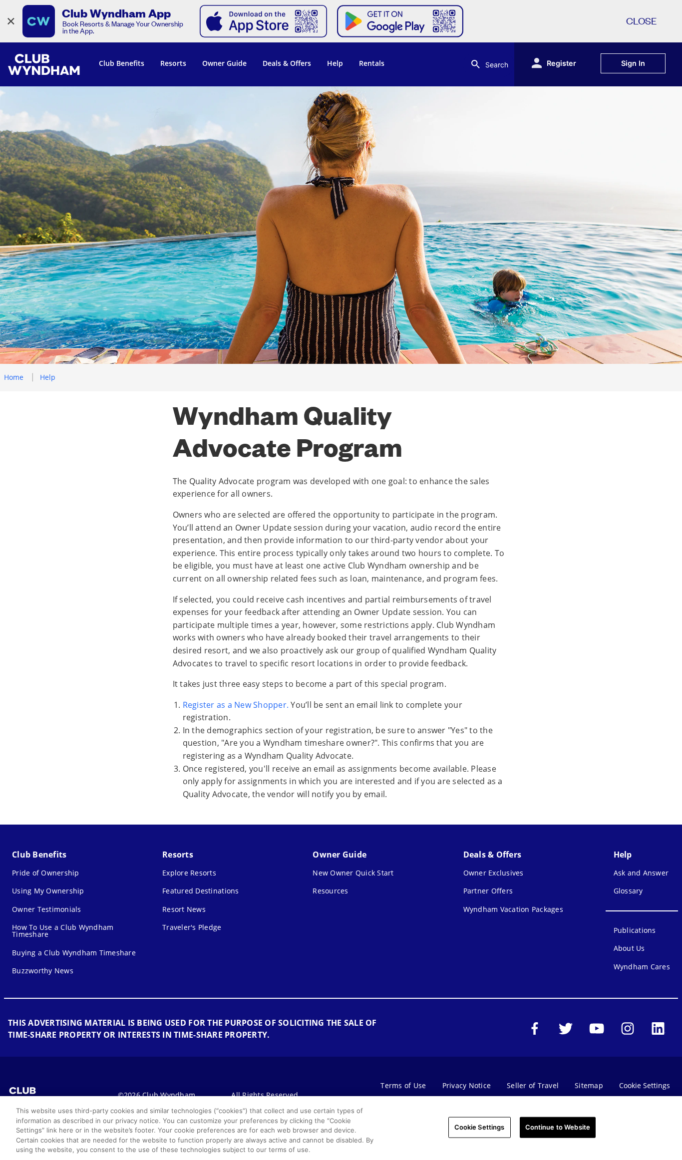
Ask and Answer (641, 872)
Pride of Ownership (45, 872)
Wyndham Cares (642, 966)
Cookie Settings (479, 1127)
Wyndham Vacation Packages (513, 909)
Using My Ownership (48, 890)
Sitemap (589, 1085)
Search (496, 64)
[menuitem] (45, 64)
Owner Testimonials (46, 909)
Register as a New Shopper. (236, 704)
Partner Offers (488, 890)
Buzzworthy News (42, 970)
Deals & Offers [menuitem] (287, 63)
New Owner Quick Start (353, 872)
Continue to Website (557, 1127)
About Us (629, 948)
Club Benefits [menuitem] (121, 63)
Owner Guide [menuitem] (224, 63)
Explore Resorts (189, 872)
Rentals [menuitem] (371, 63)
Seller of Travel (533, 1085)
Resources (330, 890)
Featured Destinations (200, 890)
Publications (635, 930)
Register (561, 63)
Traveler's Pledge (191, 927)
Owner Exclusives (493, 872)
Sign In (633, 63)
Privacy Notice (466, 1085)
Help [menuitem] (335, 63)
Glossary (628, 890)
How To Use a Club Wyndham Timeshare (62, 930)
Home (13, 377)
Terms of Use (403, 1085)
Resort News (184, 909)
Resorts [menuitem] (173, 63)
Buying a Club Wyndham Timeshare (74, 952)
